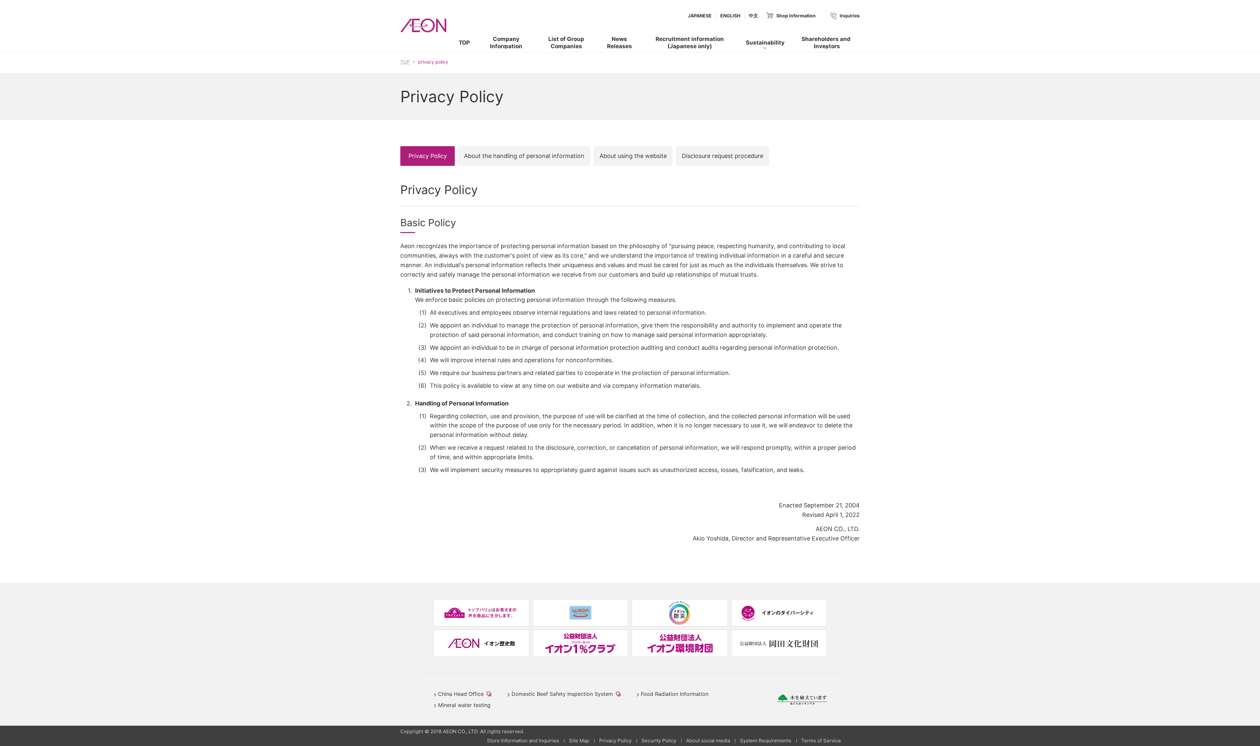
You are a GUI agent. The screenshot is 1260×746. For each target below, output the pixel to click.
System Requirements (765, 740)
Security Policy (658, 740)
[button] (506, 42)
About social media (708, 740)
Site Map (579, 740)
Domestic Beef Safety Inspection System (567, 694)
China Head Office (466, 694)
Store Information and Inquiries (523, 740)
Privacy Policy (615, 740)
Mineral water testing (464, 705)
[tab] (427, 156)
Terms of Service (821, 740)
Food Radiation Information (674, 694)
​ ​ (683, 44)
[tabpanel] (630, 362)
